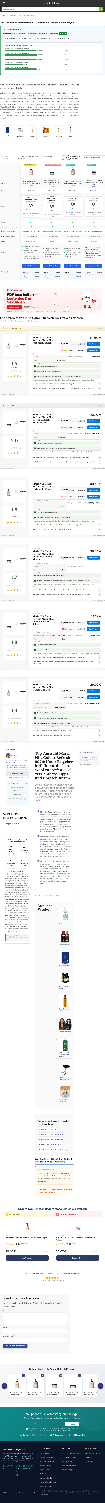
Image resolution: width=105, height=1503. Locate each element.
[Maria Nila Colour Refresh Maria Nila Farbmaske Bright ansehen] (27, 1225)
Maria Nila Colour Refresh (17, 762)
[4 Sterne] (21, 798)
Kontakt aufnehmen (69, 1465)
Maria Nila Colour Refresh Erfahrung (51, 1140)
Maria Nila (30, 191)
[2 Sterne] (13, 798)
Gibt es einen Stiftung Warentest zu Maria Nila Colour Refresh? (54, 1191)
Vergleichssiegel (67, 1470)
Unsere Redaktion (41, 1435)
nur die (46, 817)
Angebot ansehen (31, 266)
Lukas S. (16, 755)
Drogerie (13, 15)
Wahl (62, 876)
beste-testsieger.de (14, 1493)
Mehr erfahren (45, 1494)
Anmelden (72, 1424)
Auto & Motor (44, 1453)
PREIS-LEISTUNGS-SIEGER (53, 164)
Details (31, 185)
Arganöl (64, 851)
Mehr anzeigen (17, 773)
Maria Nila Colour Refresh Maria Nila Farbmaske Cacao (73, 182)
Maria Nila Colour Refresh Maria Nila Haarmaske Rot (43, 687)
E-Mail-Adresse (8, 1336)
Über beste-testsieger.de (70, 1453)
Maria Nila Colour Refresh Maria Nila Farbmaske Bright (31, 182)
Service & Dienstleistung (48, 1482)
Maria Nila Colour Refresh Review (50, 1145)
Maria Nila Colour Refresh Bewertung (51, 1134)
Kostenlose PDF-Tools (70, 1474)
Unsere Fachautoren (69, 1457)
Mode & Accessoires (46, 1474)
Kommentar (7, 1311)
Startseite (5, 15)
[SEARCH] (101, 9)
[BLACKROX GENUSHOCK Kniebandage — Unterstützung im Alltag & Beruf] (52, 300)
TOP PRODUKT (70, 164)
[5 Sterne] (25, 798)
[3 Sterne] (17, 798)
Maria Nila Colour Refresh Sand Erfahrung (53, 1150)
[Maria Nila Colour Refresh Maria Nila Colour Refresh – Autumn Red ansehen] (77, 1225)
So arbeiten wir (67, 1461)
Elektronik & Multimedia (47, 1461)
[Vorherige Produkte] (4, 1386)
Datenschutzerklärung (63, 1430)
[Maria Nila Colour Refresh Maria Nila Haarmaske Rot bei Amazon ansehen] (8, 692)
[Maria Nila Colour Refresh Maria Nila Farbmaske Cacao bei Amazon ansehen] (8, 491)
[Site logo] (52, 3)
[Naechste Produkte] (100, 1386)
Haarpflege (51, 869)
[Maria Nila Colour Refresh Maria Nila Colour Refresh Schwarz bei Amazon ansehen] (8, 624)
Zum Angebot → (27, 1258)
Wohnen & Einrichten (46, 1478)
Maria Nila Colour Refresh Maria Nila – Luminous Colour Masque (94, 182)
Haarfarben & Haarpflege (27, 15)
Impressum (88, 1457)
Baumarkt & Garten (46, 1457)
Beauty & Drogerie (46, 1486)
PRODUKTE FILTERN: (76, 157)
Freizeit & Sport (45, 1470)
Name (5, 1327)
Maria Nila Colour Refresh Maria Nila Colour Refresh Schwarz (52, 182)
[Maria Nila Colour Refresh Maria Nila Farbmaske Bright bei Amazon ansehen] (8, 345)
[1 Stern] (9, 798)
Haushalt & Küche (45, 1465)
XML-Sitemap (89, 1461)
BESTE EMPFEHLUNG (30, 164)
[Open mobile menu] (4, 3)
